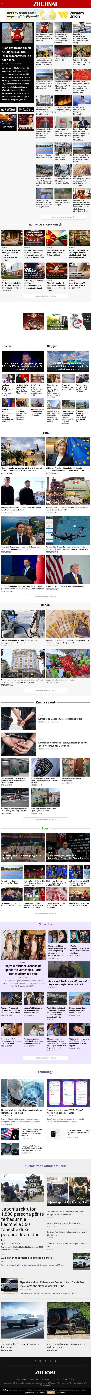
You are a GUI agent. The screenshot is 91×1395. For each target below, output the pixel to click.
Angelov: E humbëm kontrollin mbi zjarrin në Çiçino (62, 202)
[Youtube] (50, 1361)
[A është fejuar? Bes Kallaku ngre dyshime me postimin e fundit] (11, 1035)
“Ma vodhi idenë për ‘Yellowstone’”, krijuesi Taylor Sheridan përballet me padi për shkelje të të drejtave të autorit (57, 1043)
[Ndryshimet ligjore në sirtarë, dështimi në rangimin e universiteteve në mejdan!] (12, 238)
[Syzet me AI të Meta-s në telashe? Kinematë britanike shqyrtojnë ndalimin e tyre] (10, 1149)
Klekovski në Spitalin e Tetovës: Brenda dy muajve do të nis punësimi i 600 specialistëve (44, 133)
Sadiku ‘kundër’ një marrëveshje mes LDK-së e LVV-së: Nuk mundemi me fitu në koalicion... (22, 366)
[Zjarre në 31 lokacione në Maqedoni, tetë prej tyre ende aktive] (63, 100)
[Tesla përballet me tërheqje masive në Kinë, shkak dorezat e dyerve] (22, 1320)
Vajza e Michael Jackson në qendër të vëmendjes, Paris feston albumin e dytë (23, 970)
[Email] (55, 1361)
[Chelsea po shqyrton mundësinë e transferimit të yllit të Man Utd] (56, 875)
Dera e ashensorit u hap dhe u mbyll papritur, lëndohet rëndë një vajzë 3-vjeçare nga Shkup (13, 780)
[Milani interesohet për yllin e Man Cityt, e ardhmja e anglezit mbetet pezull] (34, 875)
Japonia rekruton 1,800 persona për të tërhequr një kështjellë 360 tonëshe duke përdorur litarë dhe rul (22, 1224)
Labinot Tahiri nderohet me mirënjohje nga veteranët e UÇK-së (33, 1010)
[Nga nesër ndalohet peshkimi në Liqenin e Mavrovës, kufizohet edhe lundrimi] (44, 74)
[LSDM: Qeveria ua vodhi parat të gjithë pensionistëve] (63, 148)
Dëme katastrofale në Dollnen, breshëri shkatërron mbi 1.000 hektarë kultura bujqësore (62, 86)
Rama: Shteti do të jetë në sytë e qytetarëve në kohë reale (82, 388)
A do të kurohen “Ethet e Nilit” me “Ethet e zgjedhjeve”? (78, 285)
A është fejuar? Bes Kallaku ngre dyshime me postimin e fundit (11, 1041)
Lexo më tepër (61, 1393)
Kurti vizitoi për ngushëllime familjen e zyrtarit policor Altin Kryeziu (22, 389)
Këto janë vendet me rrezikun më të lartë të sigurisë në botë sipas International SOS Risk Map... (44, 62)
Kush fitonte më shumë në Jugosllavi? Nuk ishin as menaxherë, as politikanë (17, 54)
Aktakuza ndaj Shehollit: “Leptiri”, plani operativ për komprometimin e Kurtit (8, 390)
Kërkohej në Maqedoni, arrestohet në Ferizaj (60, 719)
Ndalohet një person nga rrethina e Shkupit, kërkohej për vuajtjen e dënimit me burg (44, 780)
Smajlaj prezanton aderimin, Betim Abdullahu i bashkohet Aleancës (22, 414)
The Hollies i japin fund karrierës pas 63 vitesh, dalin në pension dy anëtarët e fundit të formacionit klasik (56, 1012)
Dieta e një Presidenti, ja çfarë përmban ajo (65, 1223)
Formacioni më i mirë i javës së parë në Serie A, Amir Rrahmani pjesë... (33, 905)
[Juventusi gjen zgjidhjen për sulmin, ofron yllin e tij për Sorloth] (56, 897)
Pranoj (50, 1393)
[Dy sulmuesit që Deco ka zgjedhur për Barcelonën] (12, 896)
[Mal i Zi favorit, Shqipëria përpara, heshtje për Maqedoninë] (82, 100)
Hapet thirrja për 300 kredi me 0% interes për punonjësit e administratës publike (53, 416)
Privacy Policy (68, 1379)
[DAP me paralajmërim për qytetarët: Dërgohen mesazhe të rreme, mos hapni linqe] (63, 122)
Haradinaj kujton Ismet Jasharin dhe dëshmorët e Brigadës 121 (37, 412)
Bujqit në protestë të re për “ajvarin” (60, 680)
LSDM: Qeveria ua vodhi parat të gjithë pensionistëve (63, 157)
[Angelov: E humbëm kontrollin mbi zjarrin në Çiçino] (63, 193)
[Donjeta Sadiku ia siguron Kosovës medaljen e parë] (79, 896)
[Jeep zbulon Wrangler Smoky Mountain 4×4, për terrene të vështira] (68, 1320)
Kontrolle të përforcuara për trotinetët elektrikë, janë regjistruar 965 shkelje (80, 38)
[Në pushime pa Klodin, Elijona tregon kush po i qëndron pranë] (79, 1004)
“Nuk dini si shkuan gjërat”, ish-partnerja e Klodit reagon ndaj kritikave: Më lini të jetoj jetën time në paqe (58, 950)
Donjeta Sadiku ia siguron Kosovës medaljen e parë (79, 904)
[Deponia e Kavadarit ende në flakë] (63, 51)
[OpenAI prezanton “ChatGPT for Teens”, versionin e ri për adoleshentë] (68, 1101)
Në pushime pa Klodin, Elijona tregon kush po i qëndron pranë (78, 1010)
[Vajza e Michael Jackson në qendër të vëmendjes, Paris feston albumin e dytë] (23, 958)
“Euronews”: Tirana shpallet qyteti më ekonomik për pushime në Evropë (82, 416)
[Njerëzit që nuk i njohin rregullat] (68, 1191)
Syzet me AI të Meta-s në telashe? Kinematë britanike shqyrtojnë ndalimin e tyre (32, 1148)
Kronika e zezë (45, 702)
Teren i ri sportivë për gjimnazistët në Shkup (10, 882)
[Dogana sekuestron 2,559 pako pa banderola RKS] (76, 771)
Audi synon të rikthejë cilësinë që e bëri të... (27, 1257)
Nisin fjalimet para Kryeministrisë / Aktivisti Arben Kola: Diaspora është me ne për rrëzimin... (53, 391)
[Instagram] (45, 1361)
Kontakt (56, 1379)
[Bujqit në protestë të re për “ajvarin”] (68, 667)
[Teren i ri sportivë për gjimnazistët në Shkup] (44, 148)
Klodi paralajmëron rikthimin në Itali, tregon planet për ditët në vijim (33, 1041)
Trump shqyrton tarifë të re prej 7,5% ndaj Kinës (65, 586)
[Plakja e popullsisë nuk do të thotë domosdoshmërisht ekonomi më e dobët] (34, 271)
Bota (46, 432)
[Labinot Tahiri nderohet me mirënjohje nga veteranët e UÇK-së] (34, 1004)
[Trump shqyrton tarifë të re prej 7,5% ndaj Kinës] (68, 573)
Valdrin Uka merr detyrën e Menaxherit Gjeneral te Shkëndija (65, 857)
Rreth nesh (21, 1379)
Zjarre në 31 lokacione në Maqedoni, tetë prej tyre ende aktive (62, 110)
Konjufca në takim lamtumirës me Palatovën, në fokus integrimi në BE (36, 390)
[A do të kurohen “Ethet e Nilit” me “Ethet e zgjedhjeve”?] (79, 271)
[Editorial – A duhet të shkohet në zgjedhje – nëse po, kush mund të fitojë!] (56, 271)
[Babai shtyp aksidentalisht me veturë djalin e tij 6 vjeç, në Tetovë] (45, 801)
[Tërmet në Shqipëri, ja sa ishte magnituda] (68, 382)
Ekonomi (45, 605)
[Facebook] (35, 1361)
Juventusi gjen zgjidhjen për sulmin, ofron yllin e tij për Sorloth (56, 905)
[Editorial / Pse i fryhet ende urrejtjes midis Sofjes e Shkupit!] (56, 238)
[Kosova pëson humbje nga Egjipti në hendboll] (23, 847)
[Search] (90, 4)
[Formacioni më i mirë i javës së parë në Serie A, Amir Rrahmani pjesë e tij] (34, 897)
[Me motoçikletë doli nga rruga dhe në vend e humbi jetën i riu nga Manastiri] (15, 801)
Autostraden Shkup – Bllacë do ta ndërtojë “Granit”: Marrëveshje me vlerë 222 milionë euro (44, 181)
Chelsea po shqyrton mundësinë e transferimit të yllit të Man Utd (56, 883)
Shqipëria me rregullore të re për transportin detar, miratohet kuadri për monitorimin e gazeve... (68, 366)
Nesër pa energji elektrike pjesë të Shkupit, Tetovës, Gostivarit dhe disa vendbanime (61, 38)
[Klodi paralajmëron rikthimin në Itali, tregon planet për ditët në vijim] (34, 1035)
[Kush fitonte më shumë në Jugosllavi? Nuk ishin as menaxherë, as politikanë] (17, 33)
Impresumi (33, 1379)
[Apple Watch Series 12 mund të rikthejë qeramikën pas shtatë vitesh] (56, 1134)
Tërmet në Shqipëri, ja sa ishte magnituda (68, 387)
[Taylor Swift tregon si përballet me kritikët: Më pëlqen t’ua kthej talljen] (11, 1004)
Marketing (45, 1379)
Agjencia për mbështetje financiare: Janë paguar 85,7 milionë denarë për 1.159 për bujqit (81, 181)
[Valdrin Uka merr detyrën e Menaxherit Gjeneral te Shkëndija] (68, 847)
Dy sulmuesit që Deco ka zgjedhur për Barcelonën (11, 904)
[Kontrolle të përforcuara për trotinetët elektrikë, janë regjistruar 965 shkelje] (82, 27)
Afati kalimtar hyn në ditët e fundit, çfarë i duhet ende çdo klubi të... (79, 883)
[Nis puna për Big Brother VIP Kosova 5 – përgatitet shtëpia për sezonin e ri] (69, 974)
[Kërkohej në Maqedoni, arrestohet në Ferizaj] (18, 718)
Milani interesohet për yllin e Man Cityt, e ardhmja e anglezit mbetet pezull (34, 883)
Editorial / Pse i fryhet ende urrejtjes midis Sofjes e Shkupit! (56, 252)
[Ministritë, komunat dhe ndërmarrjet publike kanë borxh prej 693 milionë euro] (44, 100)
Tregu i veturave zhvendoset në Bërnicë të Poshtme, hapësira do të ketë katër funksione (68, 417)
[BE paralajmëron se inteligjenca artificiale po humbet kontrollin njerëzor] (22, 1102)
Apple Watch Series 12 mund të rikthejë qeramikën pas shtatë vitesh (78, 1133)
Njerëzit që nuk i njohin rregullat (67, 1202)
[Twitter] (40, 1361)
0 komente (55, 722)
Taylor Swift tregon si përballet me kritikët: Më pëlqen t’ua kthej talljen (10, 1010)
